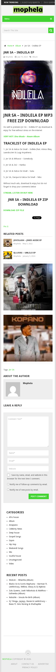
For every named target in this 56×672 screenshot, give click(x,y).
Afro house (14, 517)
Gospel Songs (15, 536)
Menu (6, 19)
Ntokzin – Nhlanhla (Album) (21, 580)
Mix (10, 552)
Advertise (43, 664)
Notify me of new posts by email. (24, 490)
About (14, 664)
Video (11, 563)
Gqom (11, 540)
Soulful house (15, 556)
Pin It (5, 226)
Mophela (9, 57)
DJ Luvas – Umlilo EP (24, 253)
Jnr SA (11, 370)
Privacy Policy (29, 667)
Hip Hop (12, 544)
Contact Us (28, 664)
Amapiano (13, 525)
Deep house (14, 533)
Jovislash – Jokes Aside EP (27, 240)
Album (35, 57)
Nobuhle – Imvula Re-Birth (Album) (24, 597)
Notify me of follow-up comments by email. (28, 484)
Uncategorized (15, 560)
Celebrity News (15, 529)
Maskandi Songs (16, 548)
